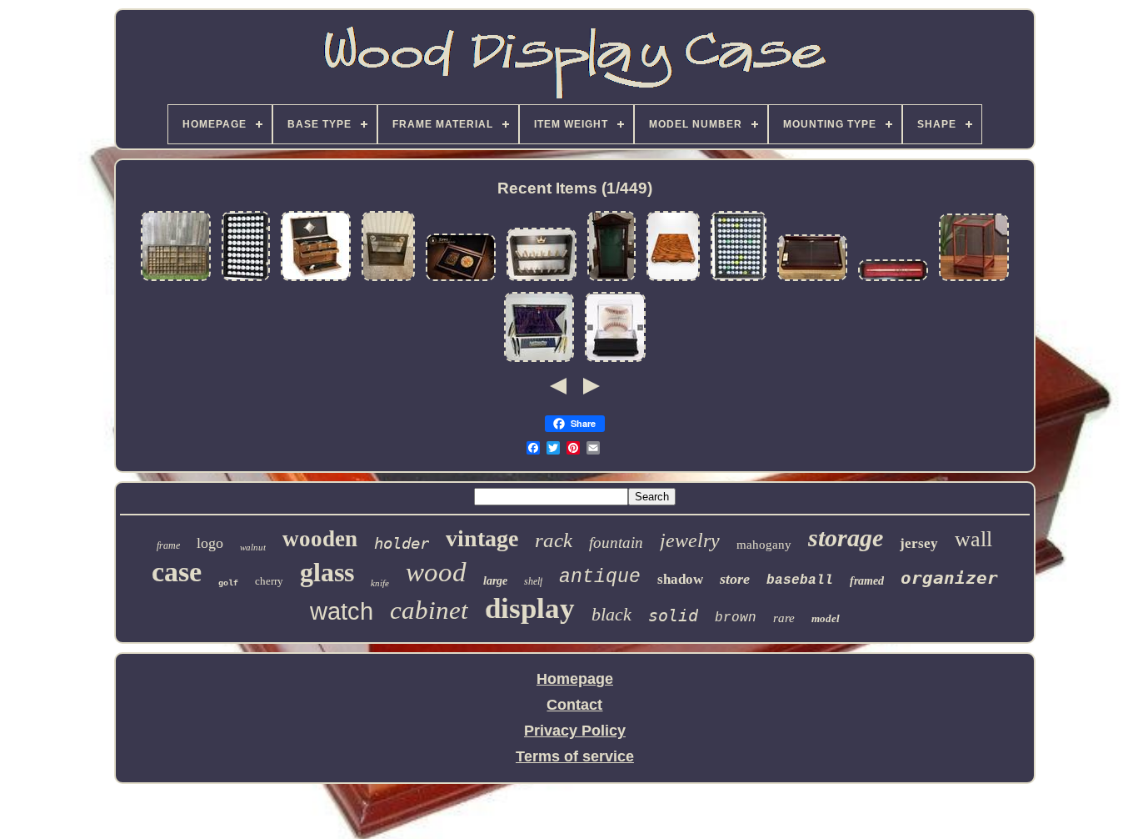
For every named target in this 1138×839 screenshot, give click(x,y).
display (530, 608)
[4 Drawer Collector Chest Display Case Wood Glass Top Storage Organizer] (315, 279)
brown (735, 617)
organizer (949, 578)
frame (168, 545)
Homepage (575, 679)
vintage (482, 538)
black (611, 614)
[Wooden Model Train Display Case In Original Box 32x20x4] (812, 279)
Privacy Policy (575, 730)
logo (210, 543)
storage (845, 537)
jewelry (690, 540)
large (495, 581)
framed (867, 581)
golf (228, 583)
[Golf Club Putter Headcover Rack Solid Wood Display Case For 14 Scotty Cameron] (541, 279)
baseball (799, 580)
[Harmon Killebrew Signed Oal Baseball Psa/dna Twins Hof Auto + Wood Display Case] (615, 360)
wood (436, 572)
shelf (533, 581)
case (177, 571)
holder (401, 543)
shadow (680, 579)
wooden (319, 538)
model (825, 618)
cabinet (429, 610)
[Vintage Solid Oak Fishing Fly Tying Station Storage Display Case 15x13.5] (673, 279)
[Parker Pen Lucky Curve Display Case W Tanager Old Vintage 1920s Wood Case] (388, 279)
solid (673, 615)
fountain (616, 542)
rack (553, 540)
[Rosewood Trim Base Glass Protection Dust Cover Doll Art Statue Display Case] (974, 279)
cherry (269, 581)
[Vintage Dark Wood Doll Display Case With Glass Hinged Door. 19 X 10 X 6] (611, 279)
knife (380, 583)
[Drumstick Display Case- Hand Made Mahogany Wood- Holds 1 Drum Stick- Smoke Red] (893, 279)
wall (973, 539)
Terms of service (575, 756)
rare (784, 618)
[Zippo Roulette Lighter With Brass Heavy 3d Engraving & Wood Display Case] (460, 279)
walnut (253, 547)
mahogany (763, 544)
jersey (919, 543)
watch (341, 611)
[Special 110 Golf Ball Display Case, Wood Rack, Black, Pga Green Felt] (738, 279)
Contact (574, 704)
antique (600, 577)
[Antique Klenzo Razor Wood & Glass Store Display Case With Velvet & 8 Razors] (539, 360)
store (735, 578)
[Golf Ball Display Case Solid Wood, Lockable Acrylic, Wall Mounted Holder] (245, 279)
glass (327, 572)
